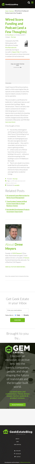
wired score (13, 183)
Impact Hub (16, 52)
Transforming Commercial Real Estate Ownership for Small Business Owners (17, 204)
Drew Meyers (10, 35)
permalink (16, 185)
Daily (18, 315)
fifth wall (14, 181)
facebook (18, 453)
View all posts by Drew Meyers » (15, 266)
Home (6, 11)
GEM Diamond (17, 253)
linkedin (18, 450)
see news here (10, 122)
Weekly (26, 315)
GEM (17, 441)
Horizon (26, 258)
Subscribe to (9, 315)
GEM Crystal (17, 444)
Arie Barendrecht (10, 47)
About (17, 438)
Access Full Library (17, 404)
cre (11, 181)
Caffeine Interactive (25, 462)
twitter (18, 456)
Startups (11, 11)
